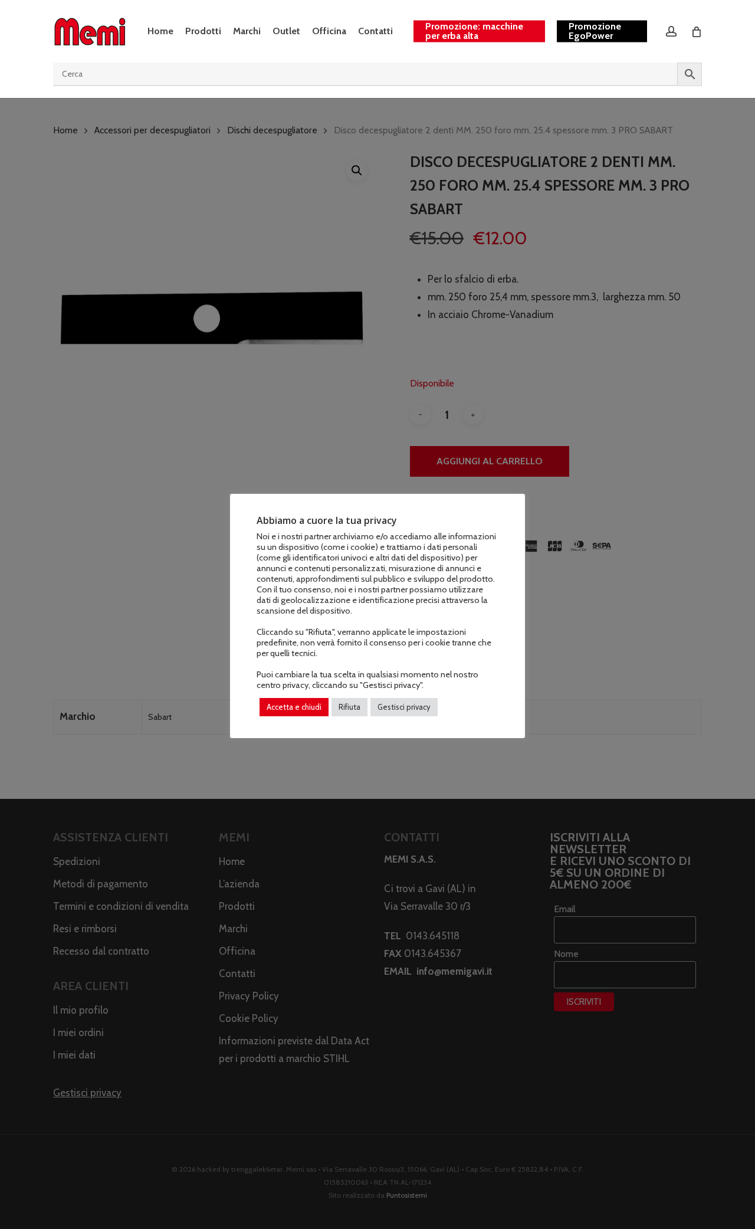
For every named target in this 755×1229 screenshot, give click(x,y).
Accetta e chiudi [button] (294, 707)
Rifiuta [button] (349, 707)
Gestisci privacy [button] (404, 707)
